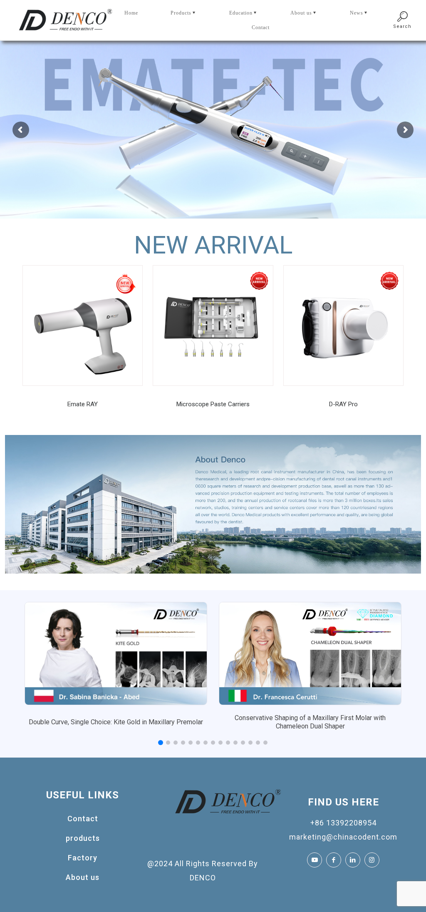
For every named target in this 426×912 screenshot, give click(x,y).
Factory (82, 857)
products (83, 838)
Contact (82, 818)
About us (82, 877)
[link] (82, 325)
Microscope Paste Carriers (213, 404)
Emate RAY (82, 404)
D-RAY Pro (343, 404)
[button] (160, 742)
